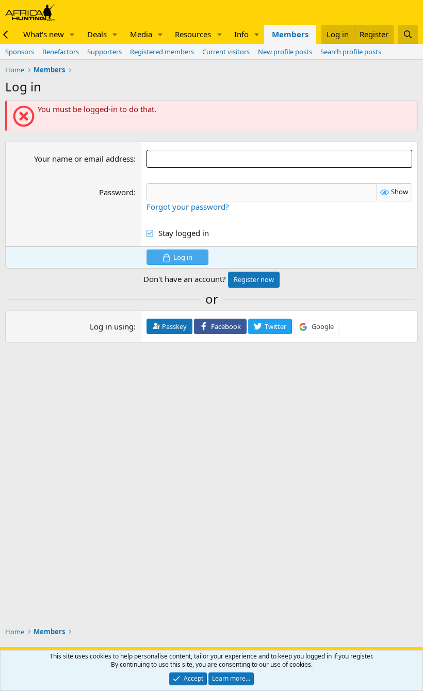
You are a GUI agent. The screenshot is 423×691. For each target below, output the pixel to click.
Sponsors (19, 51)
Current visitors (226, 51)
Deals (97, 34)
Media (141, 34)
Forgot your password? (188, 206)
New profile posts (285, 51)
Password (116, 192)
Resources (193, 34)
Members (290, 34)
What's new (43, 34)
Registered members (162, 51)
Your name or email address (84, 158)
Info (241, 34)
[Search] (408, 34)
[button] (72, 34)
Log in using (112, 326)
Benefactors (60, 51)
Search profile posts (350, 51)
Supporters (104, 51)
